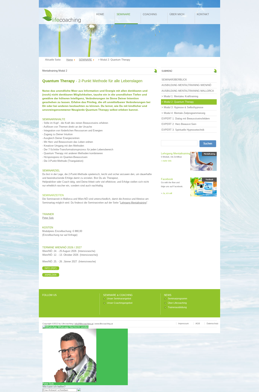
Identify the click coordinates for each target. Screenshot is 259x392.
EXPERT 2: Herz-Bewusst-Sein (179, 124)
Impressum (183, 323)
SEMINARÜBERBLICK (174, 79)
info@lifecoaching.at (84, 324)
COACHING (150, 14)
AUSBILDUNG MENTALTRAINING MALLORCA (188, 90)
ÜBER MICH (177, 14)
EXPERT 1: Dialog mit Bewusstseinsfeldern (186, 118)
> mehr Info (166, 161)
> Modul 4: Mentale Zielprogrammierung (183, 113)
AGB (197, 323)
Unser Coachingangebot (119, 303)
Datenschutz (212, 323)
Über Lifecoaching (177, 303)
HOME (100, 14)
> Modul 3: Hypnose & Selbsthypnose (182, 107)
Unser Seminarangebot (119, 298)
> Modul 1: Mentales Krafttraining (180, 96)
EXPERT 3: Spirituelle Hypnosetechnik (183, 129)
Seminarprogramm (177, 298)
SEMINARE (123, 14)
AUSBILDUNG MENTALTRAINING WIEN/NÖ (186, 85)
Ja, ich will (167, 193)
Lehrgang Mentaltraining (133, 202)
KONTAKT (203, 14)
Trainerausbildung (177, 307)
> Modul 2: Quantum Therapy (178, 101)
